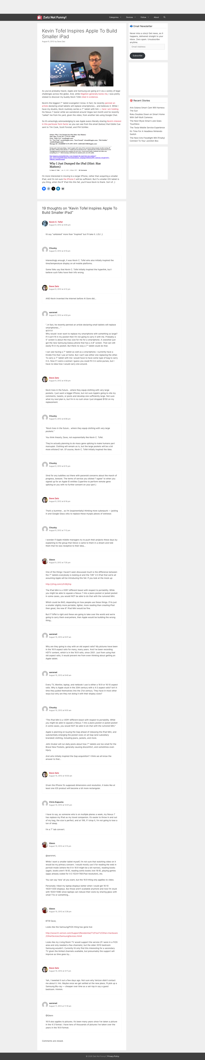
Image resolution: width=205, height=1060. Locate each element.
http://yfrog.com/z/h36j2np (58, 584)
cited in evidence (90, 97)
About (156, 17)
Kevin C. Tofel (56, 222)
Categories (114, 17)
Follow (143, 17)
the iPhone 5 (69, 179)
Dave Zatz (54, 286)
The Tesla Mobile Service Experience (147, 127)
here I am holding (110, 109)
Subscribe (137, 55)
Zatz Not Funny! (54, 17)
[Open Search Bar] (164, 17)
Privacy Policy (113, 1056)
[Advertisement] (80, 6)
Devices (129, 17)
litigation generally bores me (94, 94)
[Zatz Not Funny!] (40, 17)
